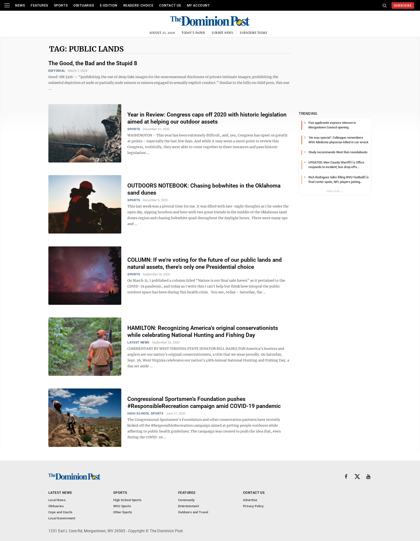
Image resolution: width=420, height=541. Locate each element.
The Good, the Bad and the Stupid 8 (92, 63)
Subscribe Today (253, 33)
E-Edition (108, 5)
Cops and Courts (60, 512)
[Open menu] (7, 5)
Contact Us (170, 5)
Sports (61, 5)
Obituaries (83, 5)
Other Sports (122, 512)
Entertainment (188, 506)
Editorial (56, 70)
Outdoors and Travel (193, 512)
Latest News (138, 342)
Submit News (222, 33)
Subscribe (403, 5)
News (20, 5)
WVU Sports (122, 506)
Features (39, 5)
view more (333, 191)
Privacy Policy (253, 506)
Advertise (250, 500)
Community (186, 500)
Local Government (61, 518)
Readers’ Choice (138, 5)
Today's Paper (193, 33)
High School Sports (145, 413)
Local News (57, 500)
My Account (198, 5)
